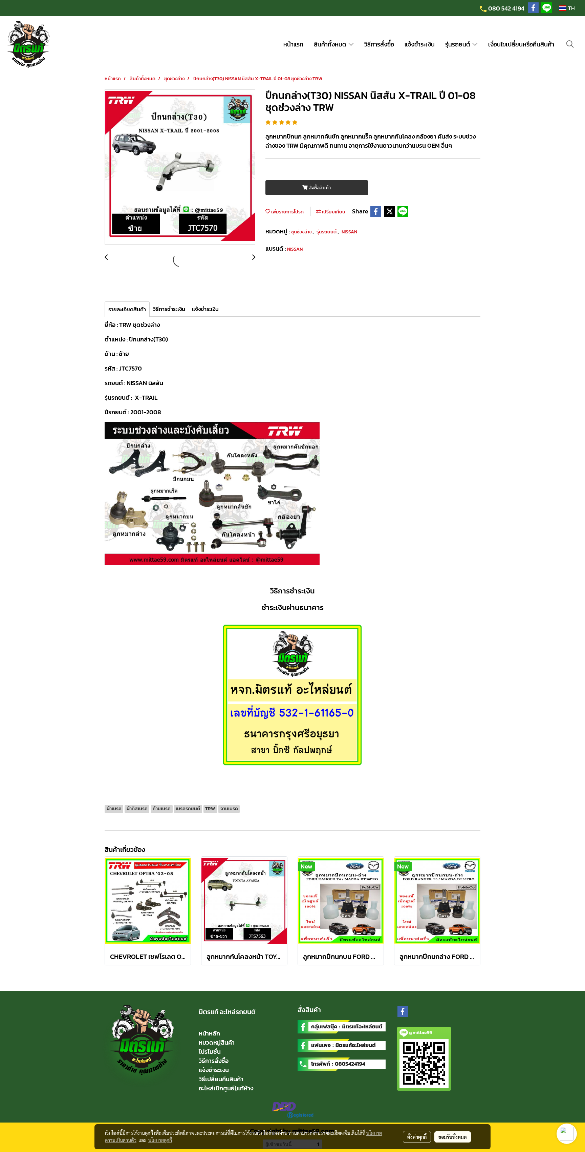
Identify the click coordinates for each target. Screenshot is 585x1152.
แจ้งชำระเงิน (420, 44)
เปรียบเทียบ (333, 211)
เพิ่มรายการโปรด (287, 211)
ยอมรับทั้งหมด (452, 1137)
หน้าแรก (293, 44)
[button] (570, 44)
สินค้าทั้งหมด (331, 44)
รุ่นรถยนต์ (458, 44)
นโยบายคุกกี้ (160, 1140)
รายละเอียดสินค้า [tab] (127, 309)
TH (570, 8)
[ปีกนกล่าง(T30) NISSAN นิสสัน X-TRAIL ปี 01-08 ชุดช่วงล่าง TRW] (180, 167)
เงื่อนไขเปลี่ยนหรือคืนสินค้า (521, 44)
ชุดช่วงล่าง (301, 231)
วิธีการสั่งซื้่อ (379, 44)
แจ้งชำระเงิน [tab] (205, 309)
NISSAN (349, 231)
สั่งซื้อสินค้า (319, 187)
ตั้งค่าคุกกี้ (417, 1137)
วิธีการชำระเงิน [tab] (169, 309)
